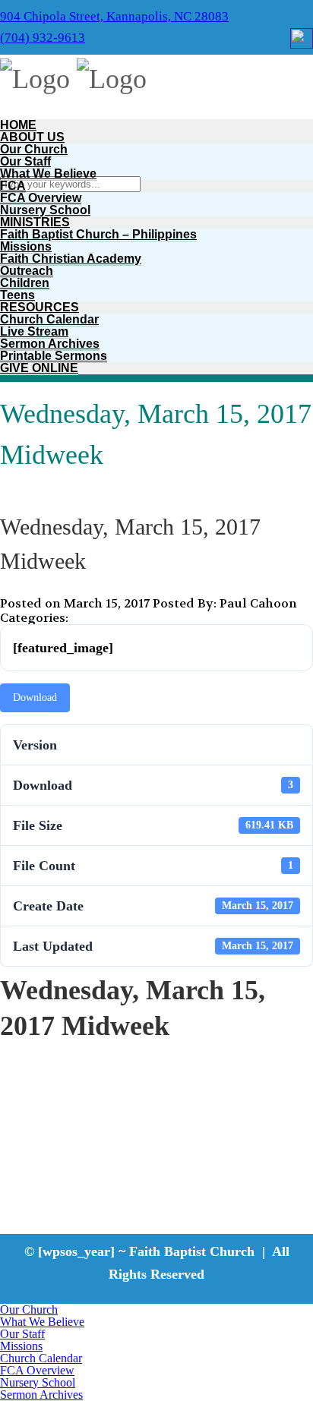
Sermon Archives (50, 343)
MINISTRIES (35, 222)
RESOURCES (39, 307)
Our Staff (25, 161)
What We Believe (48, 173)
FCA (13, 185)
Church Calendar (49, 319)
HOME (18, 124)
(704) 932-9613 (42, 37)
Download (35, 697)
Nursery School (45, 210)
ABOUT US (32, 137)
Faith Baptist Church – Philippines (98, 234)
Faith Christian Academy (70, 258)
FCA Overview (40, 197)
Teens (17, 295)
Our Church (34, 149)
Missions (26, 246)
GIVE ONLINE (39, 367)
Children (24, 282)
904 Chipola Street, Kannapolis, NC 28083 (114, 16)
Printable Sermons (53, 355)
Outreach (26, 270)
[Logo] (35, 79)
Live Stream (34, 331)
